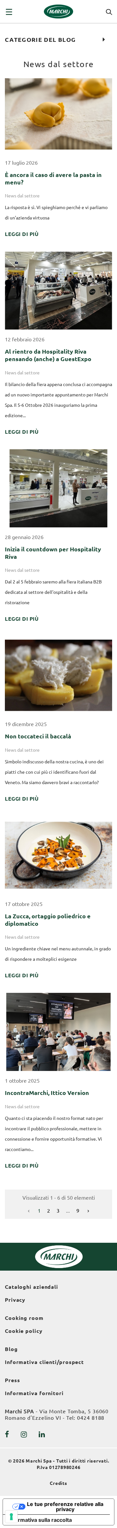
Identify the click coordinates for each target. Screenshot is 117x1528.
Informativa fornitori (34, 1393)
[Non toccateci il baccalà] (58, 675)
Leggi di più (21, 234)
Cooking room (24, 1318)
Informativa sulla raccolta (40, 1520)
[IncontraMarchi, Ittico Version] (58, 1031)
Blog (11, 1349)
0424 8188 (90, 1418)
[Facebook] (7, 1434)
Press (12, 1380)
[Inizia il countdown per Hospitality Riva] (58, 488)
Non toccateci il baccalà (38, 736)
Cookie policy (24, 1331)
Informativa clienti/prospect (44, 1362)
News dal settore (22, 195)
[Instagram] (24, 1434)
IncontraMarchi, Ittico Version (47, 1092)
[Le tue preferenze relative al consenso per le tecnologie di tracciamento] (11, 1516)
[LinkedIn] (42, 1434)
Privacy (15, 1300)
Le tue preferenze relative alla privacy (65, 1506)
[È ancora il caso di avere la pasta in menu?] (58, 113)
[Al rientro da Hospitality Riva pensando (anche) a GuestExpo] (58, 290)
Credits (58, 1483)
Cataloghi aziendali (31, 1287)
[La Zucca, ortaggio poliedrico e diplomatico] (58, 855)
